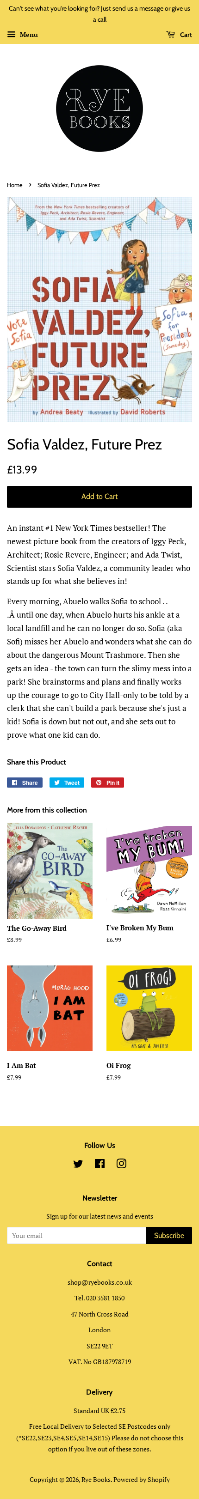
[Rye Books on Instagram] (121, 1165)
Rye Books (96, 1479)
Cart (185, 34)
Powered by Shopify (141, 1479)
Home (15, 185)
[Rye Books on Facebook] (99, 1165)
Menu (28, 34)
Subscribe (169, 1235)
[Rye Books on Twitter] (78, 1165)
